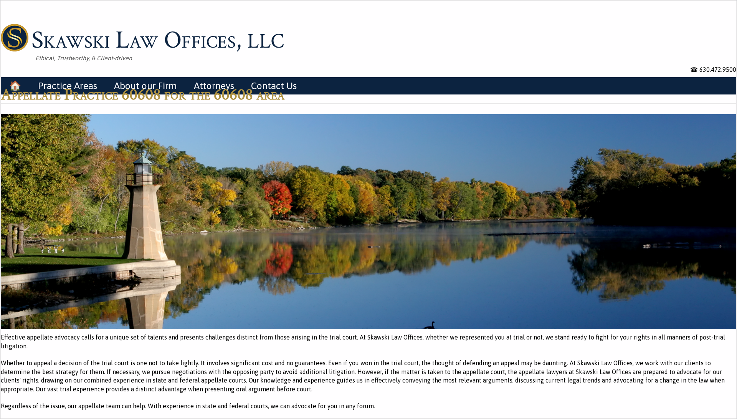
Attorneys (214, 85)
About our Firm (145, 85)
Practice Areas (67, 85)
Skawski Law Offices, (157, 39)
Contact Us (274, 85)
